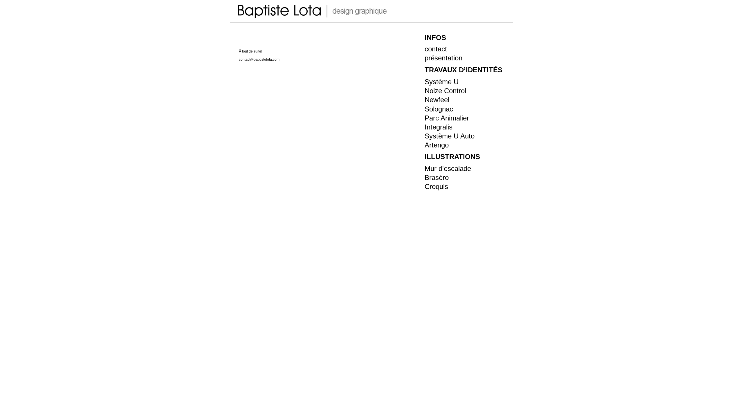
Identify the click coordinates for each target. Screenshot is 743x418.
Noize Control (445, 91)
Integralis (438, 127)
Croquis (436, 186)
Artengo (437, 145)
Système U (442, 82)
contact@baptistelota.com (259, 59)
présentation (443, 58)
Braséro (437, 177)
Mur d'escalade (448, 168)
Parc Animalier (447, 118)
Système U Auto (450, 136)
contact (436, 49)
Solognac (439, 109)
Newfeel (437, 100)
